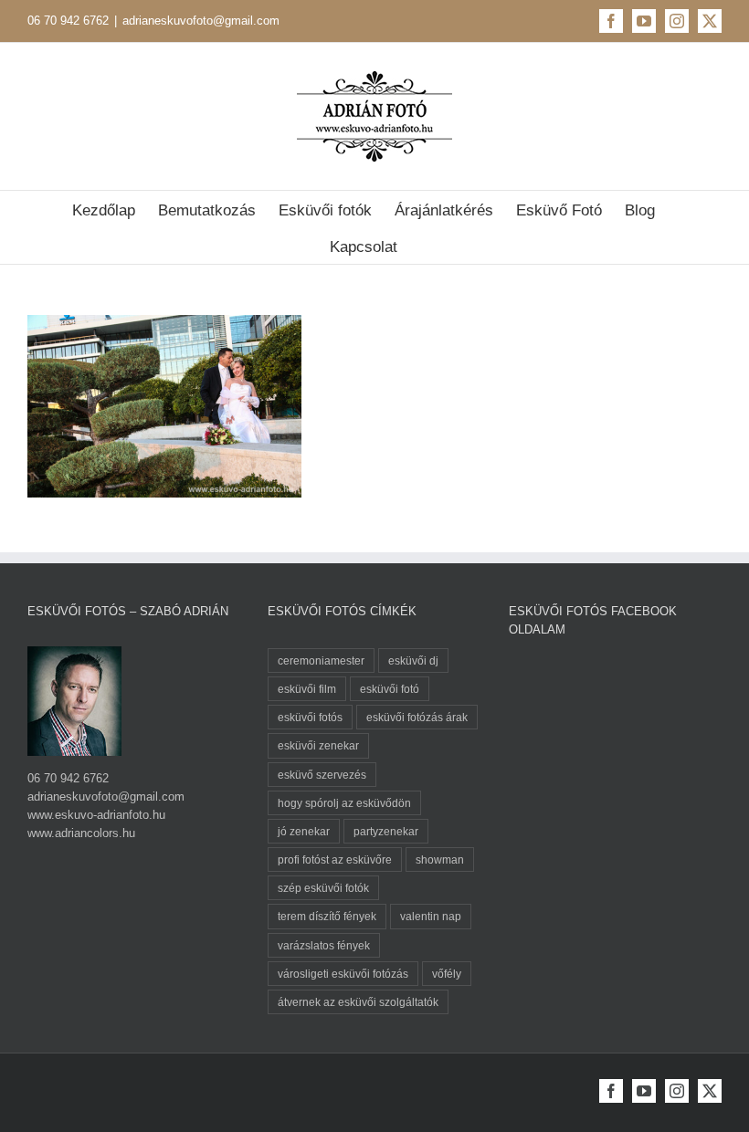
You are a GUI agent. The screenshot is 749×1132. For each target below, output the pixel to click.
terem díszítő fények (327, 916)
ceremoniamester (321, 660)
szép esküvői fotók (323, 888)
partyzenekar (385, 831)
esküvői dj (413, 660)
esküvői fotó (389, 689)
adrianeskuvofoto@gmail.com (201, 20)
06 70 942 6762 (68, 20)
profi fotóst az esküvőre (335, 859)
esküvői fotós (310, 717)
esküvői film (307, 689)
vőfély (446, 974)
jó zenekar (304, 831)
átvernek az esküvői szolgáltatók (358, 1002)
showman (440, 859)
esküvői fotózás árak (417, 717)
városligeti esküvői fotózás (343, 974)
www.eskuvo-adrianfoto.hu (96, 815)
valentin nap (430, 916)
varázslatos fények (324, 945)
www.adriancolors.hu (81, 833)
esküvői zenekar (318, 745)
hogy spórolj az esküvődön (344, 803)
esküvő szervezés (322, 775)
